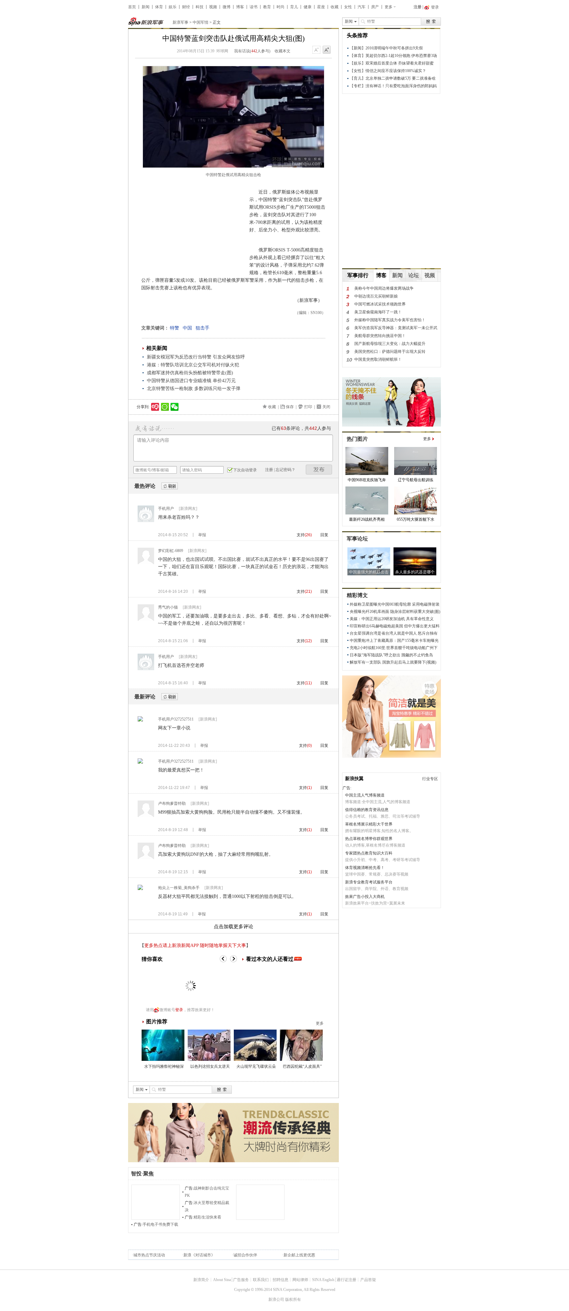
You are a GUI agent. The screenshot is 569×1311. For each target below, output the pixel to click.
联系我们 (261, 1279)
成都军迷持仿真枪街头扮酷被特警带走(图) (190, 372)
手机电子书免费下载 (160, 1224)
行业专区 (430, 778)
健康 (308, 7)
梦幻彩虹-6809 (170, 550)
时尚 (280, 7)
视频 (213, 7)
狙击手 (202, 328)
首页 (132, 7)
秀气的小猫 (168, 607)
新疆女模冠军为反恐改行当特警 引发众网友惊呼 (196, 356)
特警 (174, 328)
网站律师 (300, 1279)
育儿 (294, 7)
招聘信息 (280, 1279)
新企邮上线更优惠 (299, 1255)
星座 (321, 7)
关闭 (326, 407)
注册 (417, 7)
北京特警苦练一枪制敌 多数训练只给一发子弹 (193, 388)
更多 (389, 7)
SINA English (323, 1279)
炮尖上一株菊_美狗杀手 (179, 887)
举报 (202, 535)
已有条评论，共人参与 (301, 428)
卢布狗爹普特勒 (172, 803)
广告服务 (241, 1279)
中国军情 (200, 22)
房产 (375, 7)
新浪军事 (180, 22)
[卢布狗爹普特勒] (146, 815)
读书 (253, 7)
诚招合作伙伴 (245, 1255)
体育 (159, 7)
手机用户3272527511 (176, 719)
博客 (240, 7)
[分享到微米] (155, 407)
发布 (319, 469)
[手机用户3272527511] (140, 720)
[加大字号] (327, 50)
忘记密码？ (285, 469)
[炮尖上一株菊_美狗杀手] (140, 888)
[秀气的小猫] (146, 619)
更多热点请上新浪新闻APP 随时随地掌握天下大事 (195, 945)
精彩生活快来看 (207, 1217)
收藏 (335, 7)
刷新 (169, 486)
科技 (199, 7)
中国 (187, 328)
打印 (308, 407)
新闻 (145, 7)
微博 (226, 7)
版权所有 (293, 1299)
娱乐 (172, 7)
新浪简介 (201, 1279)
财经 (186, 7)
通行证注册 (346, 1279)
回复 (324, 535)
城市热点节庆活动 (149, 1255)
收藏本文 (282, 51)
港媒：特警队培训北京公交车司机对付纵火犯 (193, 364)
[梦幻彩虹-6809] (146, 563)
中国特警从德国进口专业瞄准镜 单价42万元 (191, 380)
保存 (290, 407)
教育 (267, 7)
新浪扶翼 (354, 778)
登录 (179, 1010)
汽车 (362, 7)
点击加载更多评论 (233, 926)
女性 (348, 7)
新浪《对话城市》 (199, 1255)
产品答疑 (368, 1279)
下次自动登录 (245, 470)
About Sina (222, 1279)
